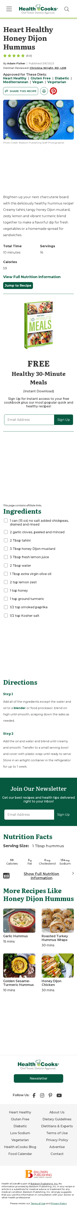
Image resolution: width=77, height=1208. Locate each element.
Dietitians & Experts (57, 1126)
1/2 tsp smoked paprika (29, 607)
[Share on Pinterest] (54, 91)
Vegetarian (56, 82)
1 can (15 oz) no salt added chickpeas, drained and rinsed (39, 522)
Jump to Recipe (18, 285)
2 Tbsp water (20, 565)
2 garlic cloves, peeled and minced (37, 532)
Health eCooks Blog (20, 1147)
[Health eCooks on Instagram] (42, 1095)
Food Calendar (20, 1154)
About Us (57, 1112)
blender (20, 708)
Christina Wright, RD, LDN (48, 68)
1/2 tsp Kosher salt (24, 616)
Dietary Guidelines (56, 1119)
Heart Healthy (14, 78)
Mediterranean (15, 82)
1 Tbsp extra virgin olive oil (30, 574)
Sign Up (63, 420)
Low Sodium (20, 1133)
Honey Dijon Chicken (51, 983)
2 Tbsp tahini (20, 540)
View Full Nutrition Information (32, 277)
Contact (57, 1154)
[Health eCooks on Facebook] (35, 1095)
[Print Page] (44, 91)
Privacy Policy (57, 1140)
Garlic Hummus (15, 936)
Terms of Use (57, 1133)
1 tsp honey (19, 590)
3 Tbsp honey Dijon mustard (32, 549)
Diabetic (62, 78)
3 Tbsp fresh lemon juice (29, 557)
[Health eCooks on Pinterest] (50, 1095)
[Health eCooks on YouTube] (59, 1095)
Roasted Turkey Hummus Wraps (55, 938)
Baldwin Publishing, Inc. (44, 1183)
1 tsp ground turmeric (27, 599)
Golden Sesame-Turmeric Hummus (18, 983)
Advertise (57, 1147)
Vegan (37, 82)
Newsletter (38, 1078)
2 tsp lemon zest (23, 582)
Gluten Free (41, 78)
